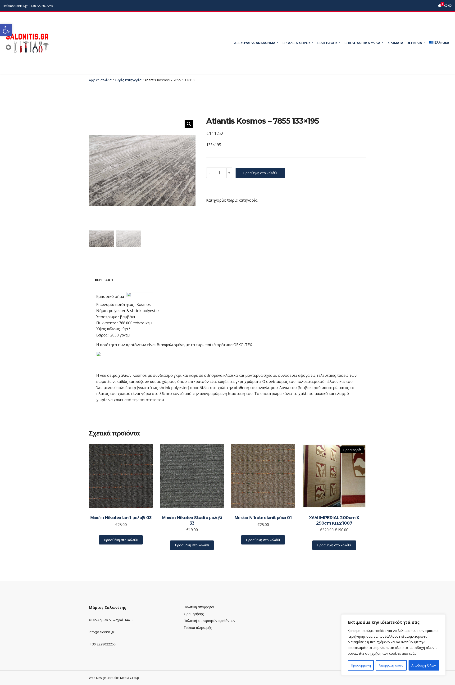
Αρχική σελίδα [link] (100, 80)
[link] (6, 30)
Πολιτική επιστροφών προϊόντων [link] (209, 620)
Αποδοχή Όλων (423, 665)
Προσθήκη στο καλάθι (260, 173)
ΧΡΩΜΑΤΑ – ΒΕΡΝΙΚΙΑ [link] (404, 43)
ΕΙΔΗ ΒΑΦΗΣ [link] (327, 43)
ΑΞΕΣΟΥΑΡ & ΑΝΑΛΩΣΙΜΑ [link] (254, 43)
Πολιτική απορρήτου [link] (199, 607)
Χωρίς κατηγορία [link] (128, 80)
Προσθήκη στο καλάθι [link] (121, 540)
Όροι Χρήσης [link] (194, 614)
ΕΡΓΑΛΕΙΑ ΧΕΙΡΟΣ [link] (296, 43)
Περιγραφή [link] (104, 280)
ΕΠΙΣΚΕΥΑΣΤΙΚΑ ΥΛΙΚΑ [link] (362, 43)
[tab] (104, 280)
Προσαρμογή (361, 665)
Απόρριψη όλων (391, 665)
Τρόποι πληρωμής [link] (198, 627)
